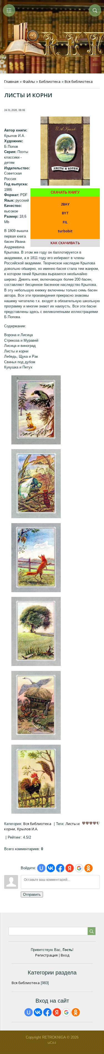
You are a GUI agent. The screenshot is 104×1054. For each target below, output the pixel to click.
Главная (11, 81)
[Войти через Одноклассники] (88, 868)
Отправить (32, 894)
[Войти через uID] (41, 868)
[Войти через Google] (79, 868)
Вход (65, 955)
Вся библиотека (79, 81)
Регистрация (46, 955)
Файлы (29, 81)
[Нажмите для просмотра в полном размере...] (36, 443)
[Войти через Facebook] (60, 868)
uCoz (52, 1042)
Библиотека (49, 81)
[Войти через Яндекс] (69, 868)
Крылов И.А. (27, 828)
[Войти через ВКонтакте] (51, 868)
